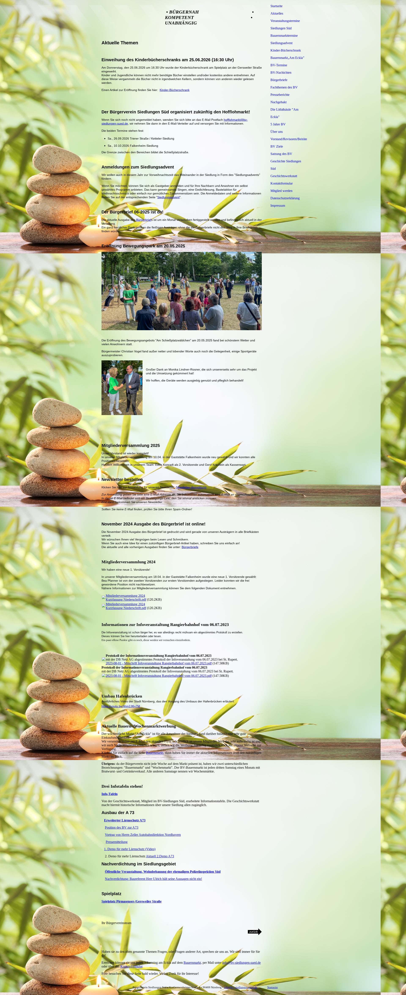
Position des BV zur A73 (121, 827)
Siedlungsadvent (168, 197)
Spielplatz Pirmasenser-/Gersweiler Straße (132, 901)
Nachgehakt (278, 102)
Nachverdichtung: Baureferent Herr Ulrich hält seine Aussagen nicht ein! (153, 879)
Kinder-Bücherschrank (174, 90)
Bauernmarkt (154, 753)
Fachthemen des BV (284, 87)
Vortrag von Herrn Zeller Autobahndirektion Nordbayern (143, 834)
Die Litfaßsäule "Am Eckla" (284, 113)
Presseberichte (279, 94)
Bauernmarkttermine (284, 35)
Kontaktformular (131, 966)
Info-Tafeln (110, 794)
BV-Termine (278, 65)
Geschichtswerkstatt (283, 176)
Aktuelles (276, 13)
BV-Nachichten (280, 72)
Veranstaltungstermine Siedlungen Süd (285, 24)
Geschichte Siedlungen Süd (285, 164)
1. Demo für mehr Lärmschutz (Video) (129, 849)
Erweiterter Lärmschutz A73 (124, 820)
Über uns (276, 131)
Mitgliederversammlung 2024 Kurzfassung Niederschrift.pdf (126, 597)
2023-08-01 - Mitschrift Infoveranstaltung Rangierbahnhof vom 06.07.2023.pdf (159, 663)
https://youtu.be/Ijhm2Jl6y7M (121, 706)
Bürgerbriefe (190, 547)
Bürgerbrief (143, 219)
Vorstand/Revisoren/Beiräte (288, 139)
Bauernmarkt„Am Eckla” (287, 58)
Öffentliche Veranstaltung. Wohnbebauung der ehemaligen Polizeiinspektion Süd (163, 871)
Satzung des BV (281, 154)
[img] (129, 20)
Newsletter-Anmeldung (191, 487)
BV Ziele (276, 146)
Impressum (277, 205)
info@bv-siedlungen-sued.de (241, 962)
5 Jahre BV (278, 124)
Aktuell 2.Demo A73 (160, 856)
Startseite (276, 6)
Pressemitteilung (117, 842)
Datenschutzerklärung (285, 198)
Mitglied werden (281, 191)
